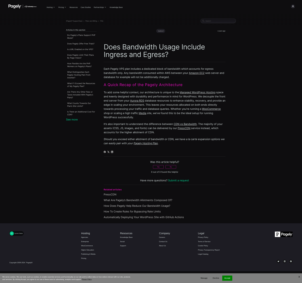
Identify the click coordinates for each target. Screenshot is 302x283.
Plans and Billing (91, 21)
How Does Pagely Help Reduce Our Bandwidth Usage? (137, 205)
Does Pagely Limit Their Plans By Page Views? (80, 56)
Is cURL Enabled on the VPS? (80, 49)
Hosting (50, 7)
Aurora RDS (137, 100)
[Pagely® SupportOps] (74, 21)
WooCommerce (211, 108)
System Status (18, 233)
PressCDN (184, 128)
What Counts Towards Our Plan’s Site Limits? (79, 104)
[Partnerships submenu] (105, 7)
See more (72, 119)
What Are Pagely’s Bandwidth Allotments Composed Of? (138, 200)
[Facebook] (105, 152)
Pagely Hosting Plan (146, 143)
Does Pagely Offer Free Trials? (80, 43)
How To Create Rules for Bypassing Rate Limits (132, 211)
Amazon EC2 (196, 72)
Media (142, 113)
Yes (158, 167)
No (171, 167)
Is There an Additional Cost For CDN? (81, 113)
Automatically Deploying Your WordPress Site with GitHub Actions (144, 217)
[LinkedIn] (112, 152)
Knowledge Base (116, 7)
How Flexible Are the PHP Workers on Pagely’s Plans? (79, 64)
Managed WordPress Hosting (197, 92)
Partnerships (99, 7)
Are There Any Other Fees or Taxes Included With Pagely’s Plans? (80, 95)
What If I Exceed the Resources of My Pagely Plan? (81, 84)
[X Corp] (108, 152)
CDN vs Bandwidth (185, 124)
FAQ (101, 21)
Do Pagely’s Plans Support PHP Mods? (81, 36)
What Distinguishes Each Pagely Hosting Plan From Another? (78, 75)
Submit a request (178, 180)
